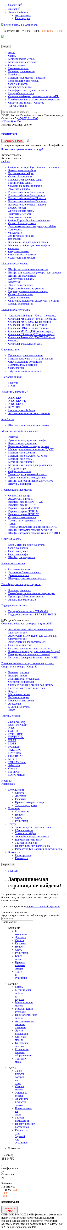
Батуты (12, 691)
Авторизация (23, 15)
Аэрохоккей (15, 703)
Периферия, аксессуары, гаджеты (27, 90)
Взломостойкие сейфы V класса (27, 204)
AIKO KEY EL (17, 400)
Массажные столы (19, 694)
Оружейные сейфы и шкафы (25, 185)
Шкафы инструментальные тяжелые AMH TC (35, 533)
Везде (11, 52)
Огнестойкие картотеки (22, 223)
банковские (15, 232)
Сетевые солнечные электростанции (29, 648)
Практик (13, 382)
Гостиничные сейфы (20, 182)
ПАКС (12, 385)
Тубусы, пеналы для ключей (24, 371)
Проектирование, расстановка (33, 845)
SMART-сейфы (17, 207)
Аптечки (13, 436)
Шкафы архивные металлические (28, 269)
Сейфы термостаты (19, 471)
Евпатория (21, 858)
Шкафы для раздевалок (21, 557)
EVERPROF (15, 734)
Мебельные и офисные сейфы (25, 179)
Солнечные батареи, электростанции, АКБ (33, 96)
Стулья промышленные (22, 517)
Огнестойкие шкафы (20, 294)
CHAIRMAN (16, 756)
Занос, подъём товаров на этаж (33, 827)
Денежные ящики (18, 575)
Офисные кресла (18, 547)
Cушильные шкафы (19, 495)
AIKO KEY (15, 397)
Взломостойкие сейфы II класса (26, 195)
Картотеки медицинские (22, 443)
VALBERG (14, 749)
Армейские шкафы (19, 188)
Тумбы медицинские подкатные (27, 477)
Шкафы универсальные (22, 275)
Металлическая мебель (21, 58)
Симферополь (23, 855)
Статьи (19, 817)
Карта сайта (18, 957)
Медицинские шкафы (21, 461)
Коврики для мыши (19, 590)
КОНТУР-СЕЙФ (18, 724)
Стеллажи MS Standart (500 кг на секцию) (32, 318)
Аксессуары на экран (20, 498)
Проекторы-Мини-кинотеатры (26, 596)
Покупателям (16, 789)
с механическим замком (22, 254)
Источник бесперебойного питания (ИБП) (33, 657)
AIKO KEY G (16, 403)
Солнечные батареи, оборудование (23, 1052)
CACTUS (13, 731)
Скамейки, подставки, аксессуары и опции (33, 300)
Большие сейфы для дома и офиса (28, 242)
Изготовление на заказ (28, 839)
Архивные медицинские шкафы (27, 440)
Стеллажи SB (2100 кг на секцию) (28, 324)
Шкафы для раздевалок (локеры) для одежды (34, 272)
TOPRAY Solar (17, 762)
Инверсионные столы (21, 700)
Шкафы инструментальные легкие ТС (30, 529)
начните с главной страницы (43, 906)
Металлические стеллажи (23, 62)
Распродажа (8, 783)
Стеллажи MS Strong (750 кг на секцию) (32, 315)
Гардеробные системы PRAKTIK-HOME (32, 614)
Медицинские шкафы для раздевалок (30, 465)
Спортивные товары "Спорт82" (27, 102)
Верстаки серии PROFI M (23, 511)
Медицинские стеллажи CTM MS (28, 455)
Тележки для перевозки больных (27, 474)
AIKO (11, 727)
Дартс (11, 709)
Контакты (14, 852)
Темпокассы (15, 229)
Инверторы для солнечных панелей (29, 654)
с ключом (13, 248)
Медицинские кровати (21, 452)
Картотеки (14, 281)
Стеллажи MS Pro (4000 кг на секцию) (30, 331)
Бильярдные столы (19, 706)
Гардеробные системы (21, 93)
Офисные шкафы (18, 554)
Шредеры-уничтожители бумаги (27, 578)
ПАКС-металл (16, 774)
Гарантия (20, 799)
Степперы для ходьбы (21, 681)
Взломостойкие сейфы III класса (27, 198)
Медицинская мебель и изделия (26, 77)
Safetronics (14, 765)
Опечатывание (17, 65)
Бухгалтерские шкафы (21, 278)
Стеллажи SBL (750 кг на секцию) (28, 328)
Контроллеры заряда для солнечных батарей (34, 651)
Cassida (12, 768)
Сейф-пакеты (16, 367)
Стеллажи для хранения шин (25, 343)
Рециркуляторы (17, 468)
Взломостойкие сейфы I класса (26, 192)
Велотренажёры (17, 675)
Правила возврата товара (29, 802)
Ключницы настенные (21, 71)
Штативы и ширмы (19, 483)
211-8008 (28, 118)
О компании (22, 811)
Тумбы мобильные (19, 297)
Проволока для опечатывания (25, 355)
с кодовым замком (18, 251)
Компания (14, 808)
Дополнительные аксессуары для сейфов (32, 226)
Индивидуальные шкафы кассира (28, 291)
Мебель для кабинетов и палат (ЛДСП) (31, 449)
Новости (20, 814)
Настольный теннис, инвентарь (26, 688)
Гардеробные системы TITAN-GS (28, 611)
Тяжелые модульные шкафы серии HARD (32, 526)
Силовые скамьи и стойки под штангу (30, 684)
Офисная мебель (17, 83)
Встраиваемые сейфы (21, 173)
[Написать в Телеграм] (28, 140)
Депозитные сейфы (19, 213)
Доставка (20, 795)
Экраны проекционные (22, 599)
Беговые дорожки (18, 672)
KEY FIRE (14, 407)
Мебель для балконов (20, 303)
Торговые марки (17, 105)
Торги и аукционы (26, 805)
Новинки (6, 780)
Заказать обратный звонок (16, 124)
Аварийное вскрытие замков (32, 836)
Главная (13, 870)
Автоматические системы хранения (29, 413)
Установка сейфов (25, 833)
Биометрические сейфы (22, 170)
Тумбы (12, 523)
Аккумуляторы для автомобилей (27, 641)
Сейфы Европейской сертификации (29, 220)
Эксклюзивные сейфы (21, 210)
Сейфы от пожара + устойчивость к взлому (33, 167)
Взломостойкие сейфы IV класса (27, 201)
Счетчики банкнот (19, 569)
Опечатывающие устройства (25, 361)
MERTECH (14, 759)
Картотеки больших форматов (26, 288)
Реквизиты (21, 820)
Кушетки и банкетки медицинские (28, 446)
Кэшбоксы (14, 74)
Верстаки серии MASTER (23, 508)
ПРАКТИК (14, 752)
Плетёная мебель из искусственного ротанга (34, 99)
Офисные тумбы (18, 551)
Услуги (12, 823)
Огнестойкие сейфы (20, 176)
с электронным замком (21, 257)
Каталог (11, 158)
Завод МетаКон (17, 721)
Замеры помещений (26, 842)
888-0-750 (11, 121)
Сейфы (12, 55)
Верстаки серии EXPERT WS (25, 501)
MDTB (12, 743)
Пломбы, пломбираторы (22, 364)
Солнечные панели (19, 645)
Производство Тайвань (21, 410)
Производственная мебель (23, 80)
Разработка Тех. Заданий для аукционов (38, 848)
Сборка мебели (24, 830)
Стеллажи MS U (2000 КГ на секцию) (30, 321)
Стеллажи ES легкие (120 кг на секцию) (31, 334)
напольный (14, 238)
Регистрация (22, 18)
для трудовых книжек (21, 235)
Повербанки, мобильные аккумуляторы (31, 593)
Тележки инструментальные (24, 520)
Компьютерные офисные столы (26, 544)
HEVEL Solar (16, 737)
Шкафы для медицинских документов (30, 480)
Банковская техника (20, 86)
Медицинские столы (20, 458)
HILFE (12, 740)
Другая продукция (21, 1032)
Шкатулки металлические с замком (28, 425)
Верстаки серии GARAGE (23, 504)
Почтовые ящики (18, 68)
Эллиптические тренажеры (24, 678)
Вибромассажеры (18, 697)
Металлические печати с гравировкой (30, 358)
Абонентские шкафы (20, 285)
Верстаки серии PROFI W (23, 514)
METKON (14, 771)
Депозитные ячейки (20, 217)
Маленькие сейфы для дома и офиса (29, 245)
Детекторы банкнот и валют (24, 572)
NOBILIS (13, 746)
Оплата (19, 792)
